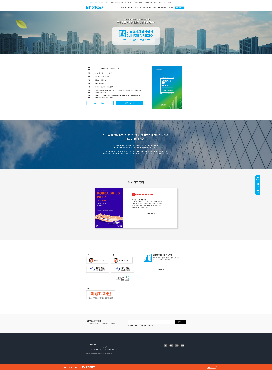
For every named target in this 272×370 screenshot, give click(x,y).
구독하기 (180, 322)
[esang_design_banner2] (100, 291)
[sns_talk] (182, 344)
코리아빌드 (101, 2)
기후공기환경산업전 (138, 2)
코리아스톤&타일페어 (168, 2)
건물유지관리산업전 (128, 2)
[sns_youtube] (171, 344)
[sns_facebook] (165, 344)
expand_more (3, 367)
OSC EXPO (107, 2)
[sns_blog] (177, 344)
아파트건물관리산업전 (148, 2)
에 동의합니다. (142, 325)
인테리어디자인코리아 (158, 2)
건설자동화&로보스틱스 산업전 (117, 2)
